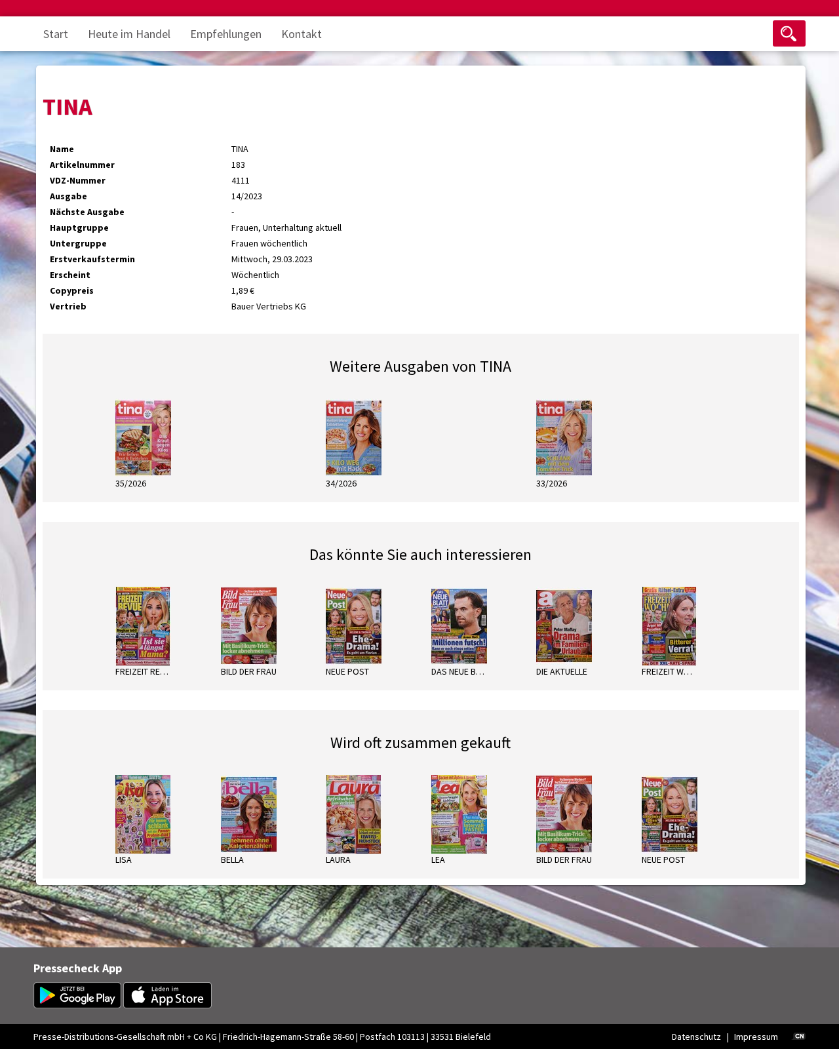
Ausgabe (68, 196)
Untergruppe (78, 243)
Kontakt (301, 33)
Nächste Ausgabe (87, 212)
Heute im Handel (129, 33)
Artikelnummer (82, 164)
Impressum (756, 1036)
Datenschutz (696, 1036)
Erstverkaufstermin (92, 259)
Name (62, 149)
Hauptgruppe (79, 227)
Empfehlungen (226, 33)
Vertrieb (68, 306)
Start (55, 33)
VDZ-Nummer (78, 180)
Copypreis (72, 290)
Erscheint (70, 275)
